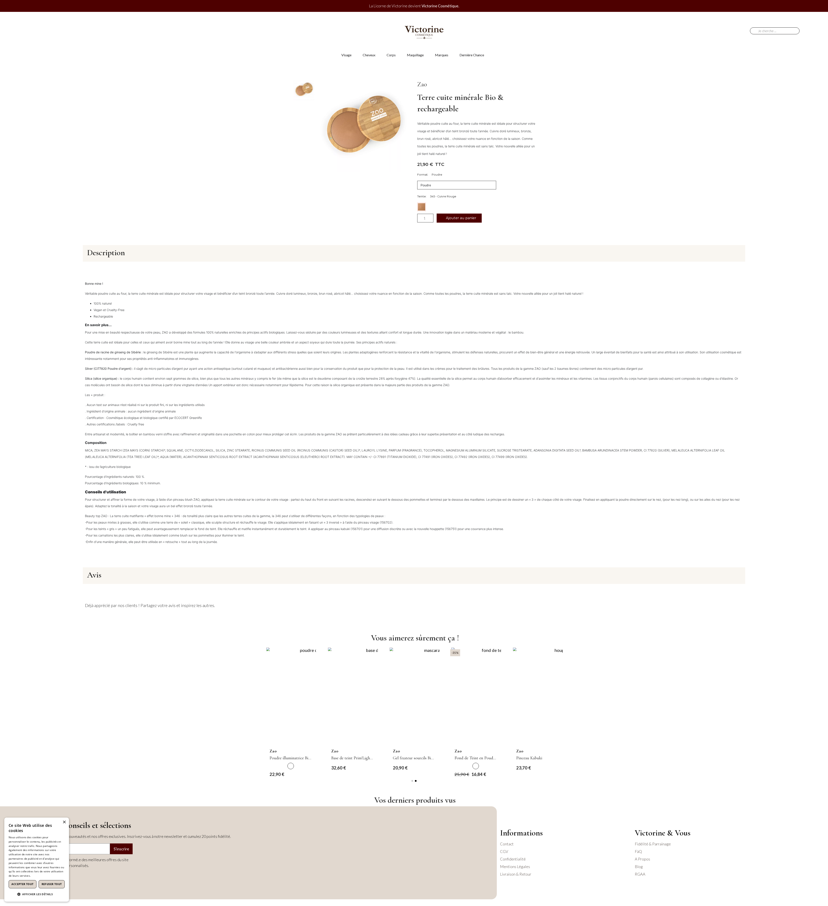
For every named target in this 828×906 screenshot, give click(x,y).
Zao (422, 84)
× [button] (64, 822)
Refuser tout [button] (52, 884)
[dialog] (36, 860)
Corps (391, 55)
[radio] (421, 207)
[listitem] (290, 766)
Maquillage (415, 55)
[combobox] (776, 31)
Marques (441, 55)
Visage (346, 55)
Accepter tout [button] (22, 884)
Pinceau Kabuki (529, 758)
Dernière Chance (471, 55)
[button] (459, 218)
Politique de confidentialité (47, 875)
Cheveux (369, 55)
